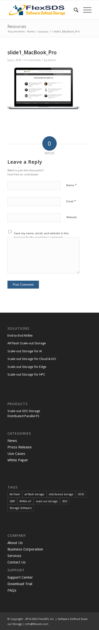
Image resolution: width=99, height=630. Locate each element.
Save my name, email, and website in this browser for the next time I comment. (41, 235)
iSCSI (81, 494)
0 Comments (33, 60)
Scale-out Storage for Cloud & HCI (31, 359)
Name (71, 185)
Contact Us (16, 562)
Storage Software (21, 508)
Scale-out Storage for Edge (26, 366)
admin (52, 60)
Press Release (19, 447)
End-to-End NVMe (20, 335)
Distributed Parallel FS (23, 416)
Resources (16, 26)
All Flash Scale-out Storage (26, 343)
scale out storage (47, 501)
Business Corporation (25, 549)
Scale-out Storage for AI (24, 351)
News (12, 440)
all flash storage (34, 494)
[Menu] (85, 9)
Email (71, 201)
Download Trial (19, 583)
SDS (64, 501)
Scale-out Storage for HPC (26, 374)
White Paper (17, 459)
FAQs (11, 590)
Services (14, 555)
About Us (15, 542)
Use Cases (16, 453)
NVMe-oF (25, 501)
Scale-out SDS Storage (23, 411)
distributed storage (61, 494)
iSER (12, 501)
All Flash (15, 494)
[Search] (73, 9)
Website (71, 217)
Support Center (20, 577)
